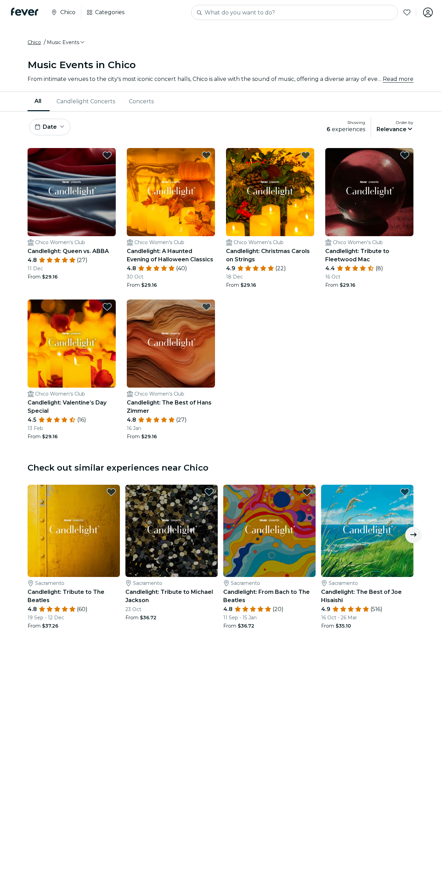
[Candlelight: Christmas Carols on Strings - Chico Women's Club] (270, 192)
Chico (34, 42)
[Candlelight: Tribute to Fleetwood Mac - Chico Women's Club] (369, 192)
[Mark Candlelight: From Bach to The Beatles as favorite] (306, 491)
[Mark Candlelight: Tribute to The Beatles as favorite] (111, 491)
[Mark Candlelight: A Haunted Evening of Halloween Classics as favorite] (206, 155)
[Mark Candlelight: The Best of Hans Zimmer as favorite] (206, 306)
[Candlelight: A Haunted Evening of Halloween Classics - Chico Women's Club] (171, 192)
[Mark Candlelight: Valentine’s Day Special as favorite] (107, 306)
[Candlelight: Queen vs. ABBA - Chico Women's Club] (72, 192)
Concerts (141, 101)
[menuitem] (39, 101)
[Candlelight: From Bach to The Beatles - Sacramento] (269, 531)
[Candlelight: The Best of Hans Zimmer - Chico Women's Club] (171, 344)
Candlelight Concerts (86, 101)
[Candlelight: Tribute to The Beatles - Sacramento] (74, 531)
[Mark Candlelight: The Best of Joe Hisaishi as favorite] (404, 491)
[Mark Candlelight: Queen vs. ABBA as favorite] (107, 155)
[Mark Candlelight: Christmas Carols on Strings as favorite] (305, 155)
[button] (66, 42)
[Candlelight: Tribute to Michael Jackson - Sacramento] (171, 531)
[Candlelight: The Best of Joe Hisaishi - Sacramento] (367, 531)
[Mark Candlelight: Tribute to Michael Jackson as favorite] (209, 491)
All (37, 101)
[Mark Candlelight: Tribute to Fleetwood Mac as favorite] (404, 155)
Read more (398, 79)
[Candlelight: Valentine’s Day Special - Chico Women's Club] (72, 344)
